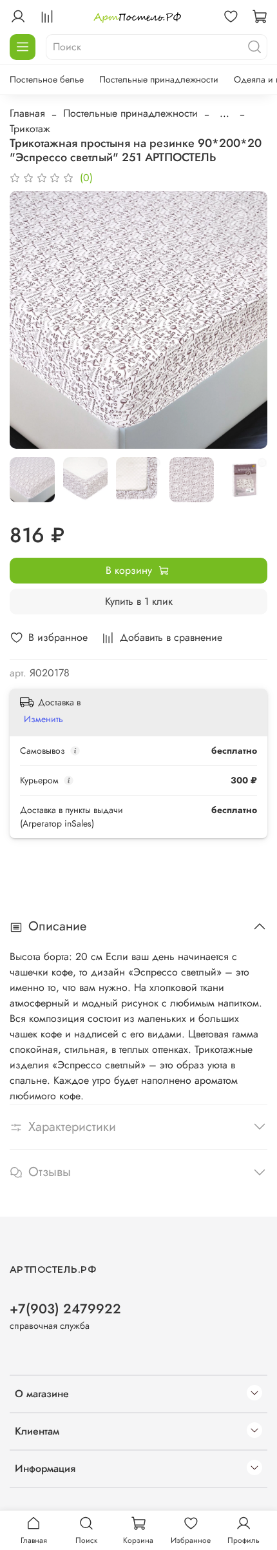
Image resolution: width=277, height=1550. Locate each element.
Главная (27, 113)
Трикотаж (30, 128)
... (224, 113)
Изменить (43, 719)
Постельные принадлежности (158, 79)
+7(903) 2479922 (65, 1309)
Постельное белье (47, 79)
